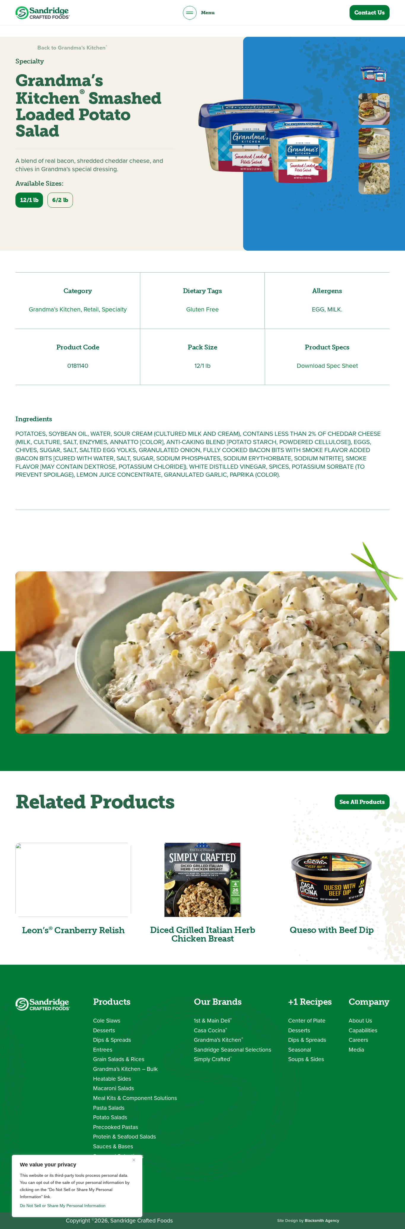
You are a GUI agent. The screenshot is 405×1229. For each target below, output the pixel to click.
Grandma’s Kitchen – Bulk (125, 1069)
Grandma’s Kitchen (218, 1040)
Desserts (104, 1030)
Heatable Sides (112, 1078)
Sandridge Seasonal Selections (232, 1049)
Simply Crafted (213, 1059)
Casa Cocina (210, 1030)
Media (356, 1049)
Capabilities (363, 1030)
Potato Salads (110, 1117)
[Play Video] (202, 652)
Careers (358, 1040)
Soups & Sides (306, 1059)
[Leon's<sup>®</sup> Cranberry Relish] (73, 880)
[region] (77, 1186)
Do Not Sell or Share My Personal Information (63, 1205)
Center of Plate (307, 1020)
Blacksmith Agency (322, 1220)
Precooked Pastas (115, 1127)
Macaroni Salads (113, 1088)
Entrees (102, 1049)
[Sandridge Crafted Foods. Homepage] (42, 13)
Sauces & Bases (113, 1146)
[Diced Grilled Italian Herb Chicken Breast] (202, 880)
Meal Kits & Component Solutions (135, 1098)
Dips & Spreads (112, 1040)
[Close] (136, 1159)
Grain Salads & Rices (118, 1059)
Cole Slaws (106, 1020)
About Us (360, 1020)
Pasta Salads (109, 1108)
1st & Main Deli (213, 1020)
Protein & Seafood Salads (124, 1136)
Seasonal (299, 1049)
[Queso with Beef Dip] (331, 880)
